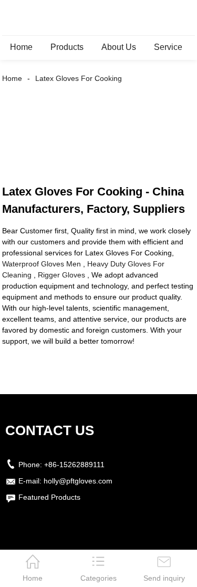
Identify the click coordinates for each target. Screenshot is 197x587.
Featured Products (49, 497)
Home (21, 47)
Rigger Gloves (61, 275)
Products (67, 47)
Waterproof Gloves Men (41, 264)
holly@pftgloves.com (78, 481)
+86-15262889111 (74, 464)
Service (168, 47)
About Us (118, 47)
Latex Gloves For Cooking (78, 78)
